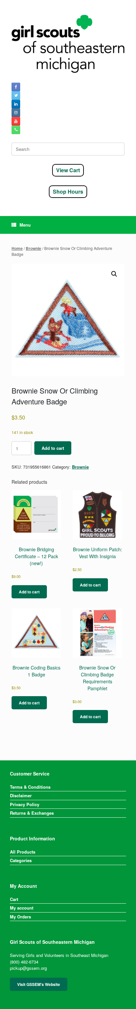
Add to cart (53, 448)
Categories (21, 860)
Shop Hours (68, 191)
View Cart (68, 170)
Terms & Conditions (30, 787)
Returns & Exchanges (32, 813)
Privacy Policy (24, 804)
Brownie (33, 248)
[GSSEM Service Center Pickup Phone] (16, 129)
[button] (114, 274)
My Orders (20, 917)
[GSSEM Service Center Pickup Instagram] (16, 112)
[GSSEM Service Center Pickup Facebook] (16, 87)
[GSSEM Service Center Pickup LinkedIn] (16, 104)
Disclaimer (21, 795)
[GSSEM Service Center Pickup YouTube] (16, 121)
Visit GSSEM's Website (38, 984)
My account (21, 908)
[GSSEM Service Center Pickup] (68, 44)
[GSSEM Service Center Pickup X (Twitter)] (16, 95)
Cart (14, 899)
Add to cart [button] (29, 592)
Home (17, 248)
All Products (22, 852)
